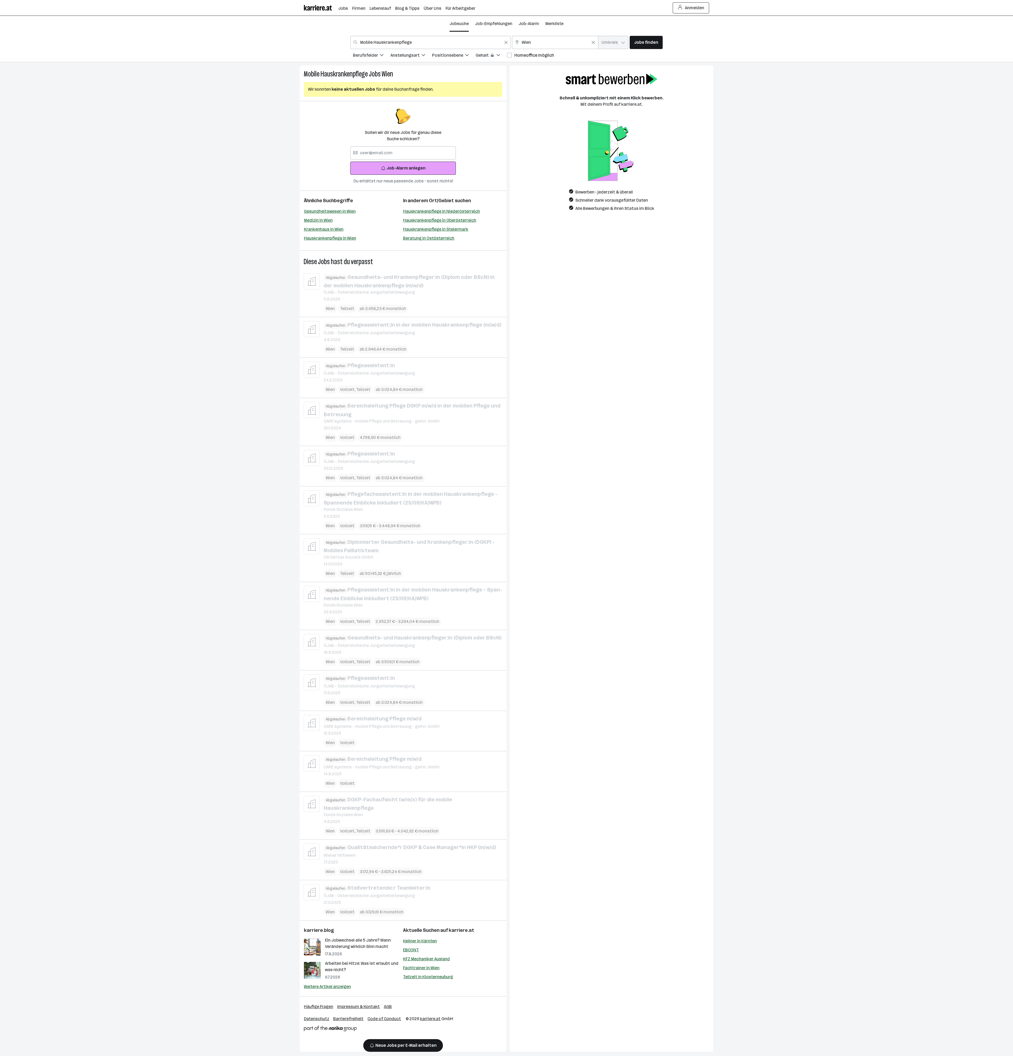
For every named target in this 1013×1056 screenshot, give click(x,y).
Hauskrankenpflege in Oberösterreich (439, 220)
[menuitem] (371, 56)
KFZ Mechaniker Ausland (426, 958)
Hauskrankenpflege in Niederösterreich (441, 211)
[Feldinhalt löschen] (506, 42)
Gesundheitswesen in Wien (330, 211)
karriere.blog (319, 930)
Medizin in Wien (318, 220)
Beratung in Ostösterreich (428, 238)
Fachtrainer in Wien (421, 967)
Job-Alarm (529, 23)
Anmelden (694, 7)
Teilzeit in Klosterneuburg (428, 976)
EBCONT (411, 949)
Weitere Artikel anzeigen (327, 986)
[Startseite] (321, 8)
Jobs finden (646, 42)
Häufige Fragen (318, 1006)
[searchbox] (403, 152)
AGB (388, 1006)
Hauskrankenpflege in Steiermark (435, 229)
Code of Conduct (384, 1018)
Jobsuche (459, 23)
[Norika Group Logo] (330, 1029)
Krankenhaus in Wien (323, 229)
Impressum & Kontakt (358, 1006)
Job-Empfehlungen (493, 23)
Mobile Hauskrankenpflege (336, 74)
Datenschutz (316, 1018)
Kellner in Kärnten (420, 940)
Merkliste (554, 23)
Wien (387, 74)
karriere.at (461, 930)
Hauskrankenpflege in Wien (330, 238)
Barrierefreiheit (348, 1018)
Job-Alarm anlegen (406, 168)
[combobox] (430, 42)
